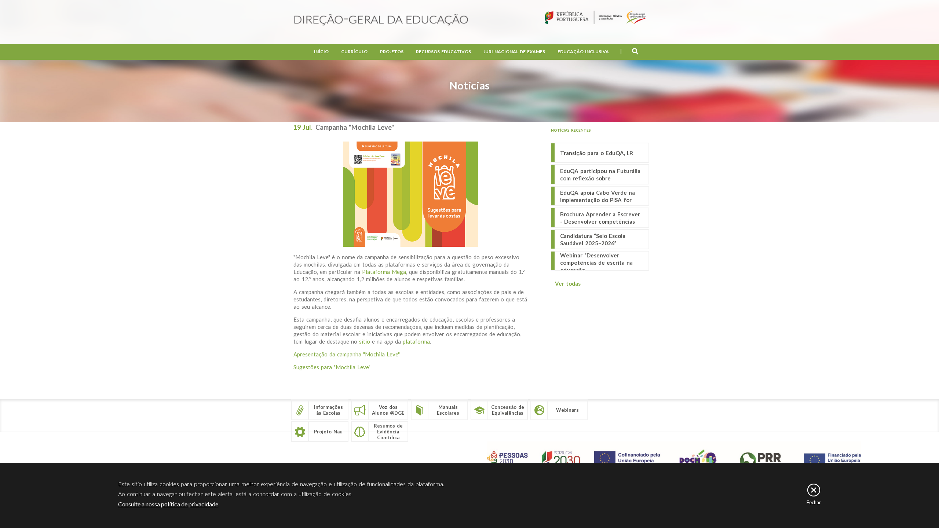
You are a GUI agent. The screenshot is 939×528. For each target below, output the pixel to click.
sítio (365, 341)
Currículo (354, 51)
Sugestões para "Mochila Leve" (331, 367)
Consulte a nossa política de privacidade (168, 503)
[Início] (381, 20)
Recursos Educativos (443, 51)
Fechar (814, 502)
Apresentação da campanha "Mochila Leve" (346, 354)
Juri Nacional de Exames (514, 51)
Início (321, 51)
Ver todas (568, 283)
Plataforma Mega (384, 271)
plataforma (416, 341)
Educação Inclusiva (583, 51)
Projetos (391, 51)
